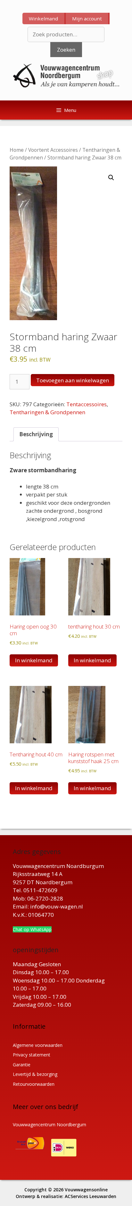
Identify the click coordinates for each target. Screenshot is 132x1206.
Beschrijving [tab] (36, 434)
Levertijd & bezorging (35, 1074)
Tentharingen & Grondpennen (47, 412)
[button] (111, 177)
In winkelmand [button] (34, 660)
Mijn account (87, 18)
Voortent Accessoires (53, 149)
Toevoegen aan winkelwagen (72, 380)
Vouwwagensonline (86, 1190)
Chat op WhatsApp (32, 929)
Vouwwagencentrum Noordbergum (49, 1124)
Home (17, 149)
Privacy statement (31, 1055)
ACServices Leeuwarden (90, 1196)
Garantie (21, 1065)
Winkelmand (43, 18)
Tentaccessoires (86, 404)
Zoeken (66, 49)
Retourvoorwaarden (33, 1084)
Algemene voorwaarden (37, 1045)
